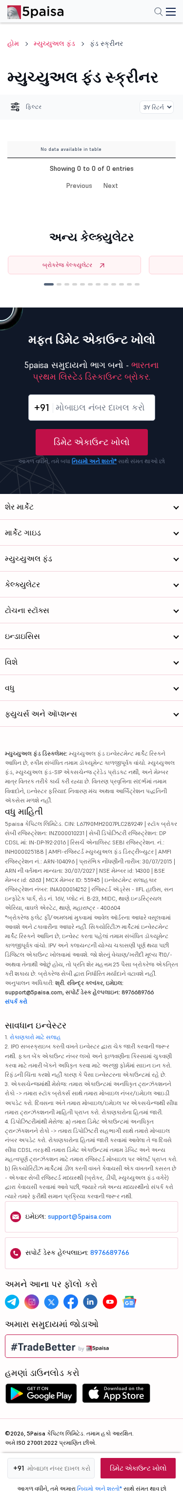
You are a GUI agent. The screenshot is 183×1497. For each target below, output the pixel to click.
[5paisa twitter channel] (51, 1301)
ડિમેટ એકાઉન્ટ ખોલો (92, 442)
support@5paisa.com (79, 1216)
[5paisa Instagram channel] (31, 1301)
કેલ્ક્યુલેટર (22, 584)
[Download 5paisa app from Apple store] (116, 1396)
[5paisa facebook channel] (70, 1301)
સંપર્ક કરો (16, 1001)
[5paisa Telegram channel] (12, 1301)
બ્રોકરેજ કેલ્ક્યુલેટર (67, 264)
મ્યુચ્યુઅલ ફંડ (54, 43)
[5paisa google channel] (129, 1301)
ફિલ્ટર (33, 106)
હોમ (13, 43)
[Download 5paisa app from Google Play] (41, 1396)
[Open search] (158, 12)
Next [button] (110, 185)
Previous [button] (79, 185)
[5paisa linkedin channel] (90, 1301)
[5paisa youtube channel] (109, 1301)
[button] (48, 284)
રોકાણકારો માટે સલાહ (35, 1037)
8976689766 (109, 1252)
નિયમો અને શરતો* (94, 461)
